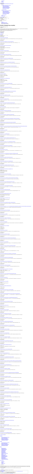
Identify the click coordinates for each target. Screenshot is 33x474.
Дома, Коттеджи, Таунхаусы (6, 8)
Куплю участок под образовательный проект (5, 189)
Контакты (3, 462)
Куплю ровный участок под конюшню (4, 309)
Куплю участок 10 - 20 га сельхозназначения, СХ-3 (5, 364)
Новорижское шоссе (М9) (4, 455)
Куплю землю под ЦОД (2, 249)
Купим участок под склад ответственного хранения (6, 428)
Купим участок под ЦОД (3, 106)
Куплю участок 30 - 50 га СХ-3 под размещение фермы (6, 83)
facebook (2, 471)
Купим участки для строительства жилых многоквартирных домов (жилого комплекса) (10, 118)
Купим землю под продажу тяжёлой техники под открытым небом (7, 416)
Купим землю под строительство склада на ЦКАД (5, 313)
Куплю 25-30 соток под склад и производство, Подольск (6, 301)
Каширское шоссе (3, 452)
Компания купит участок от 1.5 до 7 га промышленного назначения (7, 141)
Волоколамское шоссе (4, 448)
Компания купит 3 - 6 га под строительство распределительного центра (8, 273)
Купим (2, 15)
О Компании (3, 461)
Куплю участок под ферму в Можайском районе (5, 395)
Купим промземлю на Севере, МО (4, 37)
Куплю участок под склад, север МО (4, 281)
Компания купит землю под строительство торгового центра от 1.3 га (8, 137)
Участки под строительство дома (6, 12)
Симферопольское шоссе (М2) (5, 459)
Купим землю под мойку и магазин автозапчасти (5, 45)
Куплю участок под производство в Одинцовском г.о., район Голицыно (8, 253)
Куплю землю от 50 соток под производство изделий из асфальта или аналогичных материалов (10, 360)
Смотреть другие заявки (3, 434)
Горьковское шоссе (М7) (4, 449)
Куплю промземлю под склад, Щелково (4, 225)
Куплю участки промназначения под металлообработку (6, 145)
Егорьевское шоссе (4, 450)
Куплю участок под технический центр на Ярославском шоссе (7, 420)
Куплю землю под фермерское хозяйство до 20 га (5, 193)
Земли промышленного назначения (7, 5)
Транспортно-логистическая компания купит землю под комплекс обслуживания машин (10, 293)
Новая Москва (2, 19)
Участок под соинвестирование (3, 221)
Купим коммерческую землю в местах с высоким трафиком (6, 289)
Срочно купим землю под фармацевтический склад (6, 344)
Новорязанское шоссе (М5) (4, 456)
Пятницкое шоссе (3, 457)
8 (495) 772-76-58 (11, 3)
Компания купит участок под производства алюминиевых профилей (7, 245)
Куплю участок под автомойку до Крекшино (5, 368)
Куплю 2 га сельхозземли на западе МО (4, 424)
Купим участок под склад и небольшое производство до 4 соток (7, 181)
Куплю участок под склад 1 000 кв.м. (4, 241)
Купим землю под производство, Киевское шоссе (5, 110)
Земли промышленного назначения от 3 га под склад (6, 317)
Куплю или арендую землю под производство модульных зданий (7, 102)
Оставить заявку (4, 9)
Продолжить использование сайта (10, 472)
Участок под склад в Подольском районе (4, 403)
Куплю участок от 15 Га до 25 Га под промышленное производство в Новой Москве (9, 372)
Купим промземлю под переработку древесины (5, 376)
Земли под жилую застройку (6, 6)
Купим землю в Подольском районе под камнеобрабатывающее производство (8, 297)
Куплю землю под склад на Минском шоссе (5, 78)
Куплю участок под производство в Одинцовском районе (6, 257)
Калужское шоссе (3, 451)
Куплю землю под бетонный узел (4, 277)
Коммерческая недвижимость (6, 7)
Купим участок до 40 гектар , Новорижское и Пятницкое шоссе (7, 114)
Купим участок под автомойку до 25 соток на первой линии (7, 41)
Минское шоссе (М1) (4, 454)
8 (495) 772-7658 (2, 470)
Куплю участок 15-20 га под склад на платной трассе (6, 399)
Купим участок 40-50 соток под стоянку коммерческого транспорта (7, 412)
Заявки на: (1, 17)
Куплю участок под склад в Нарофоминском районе (6, 432)
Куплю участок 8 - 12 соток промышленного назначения (6, 185)
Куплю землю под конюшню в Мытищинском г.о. (5, 285)
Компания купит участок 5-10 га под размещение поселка (6, 58)
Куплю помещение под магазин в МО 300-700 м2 (5, 54)
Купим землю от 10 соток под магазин (4, 50)
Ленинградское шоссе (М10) (5, 453)
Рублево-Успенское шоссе (4, 458)
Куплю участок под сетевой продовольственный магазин (6, 321)
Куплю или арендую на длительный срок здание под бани (6, 340)
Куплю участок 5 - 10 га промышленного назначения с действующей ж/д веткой (9, 153)
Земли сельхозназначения (5, 11)
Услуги (2, 1)
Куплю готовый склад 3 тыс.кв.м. (4, 149)
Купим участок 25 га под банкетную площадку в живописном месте (7, 202)
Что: (0, 18)
